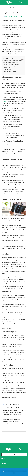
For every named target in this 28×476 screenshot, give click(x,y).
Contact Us (3, 463)
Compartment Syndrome (11, 71)
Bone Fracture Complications (11, 62)
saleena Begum (14, 405)
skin (5, 101)
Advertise (3, 460)
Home (3, 7)
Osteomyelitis (20, 187)
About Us (3, 458)
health (21, 302)
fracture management (18, 47)
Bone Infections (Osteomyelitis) (13, 64)
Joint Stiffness (9, 69)
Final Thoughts (7, 73)
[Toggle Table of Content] (21, 58)
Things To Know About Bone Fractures (13, 60)
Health (3, 10)
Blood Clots (8, 67)
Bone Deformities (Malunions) (13, 66)
